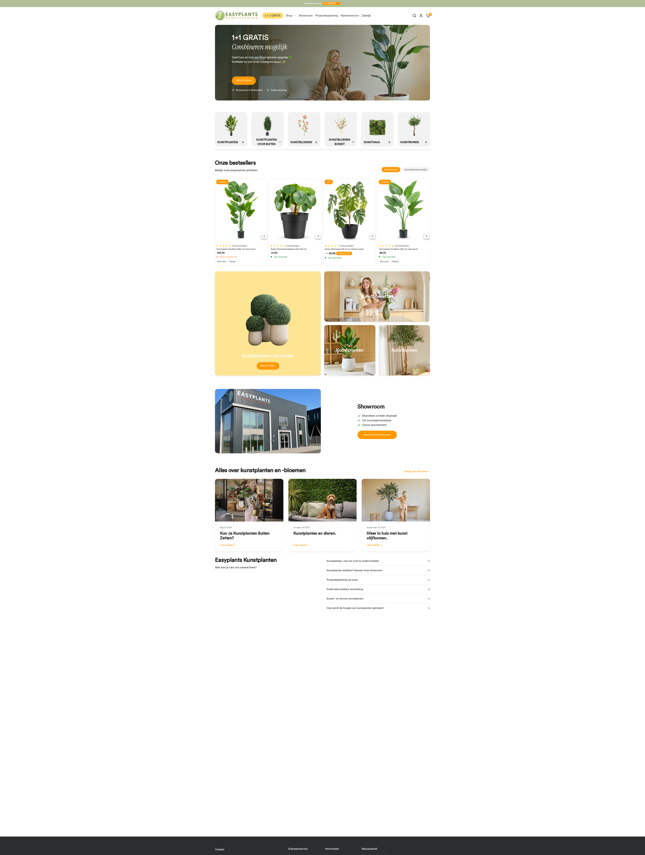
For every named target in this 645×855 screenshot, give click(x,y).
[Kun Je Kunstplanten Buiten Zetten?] (249, 500)
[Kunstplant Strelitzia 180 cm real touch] (241, 210)
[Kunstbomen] (404, 350)
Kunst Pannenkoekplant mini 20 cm (289, 249)
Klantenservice (350, 15)
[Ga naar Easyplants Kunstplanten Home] (236, 16)
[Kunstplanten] (349, 350)
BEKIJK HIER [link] (267, 365)
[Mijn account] (421, 15)
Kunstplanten (391, 169)
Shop (289, 15)
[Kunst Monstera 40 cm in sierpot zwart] (349, 210)
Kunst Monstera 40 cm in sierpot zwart (344, 249)
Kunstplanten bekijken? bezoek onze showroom (354, 570)
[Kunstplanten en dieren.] (322, 500)
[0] (427, 15)
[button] (244, 80)
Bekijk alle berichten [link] (416, 471)
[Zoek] (414, 15)
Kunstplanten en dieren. (314, 533)
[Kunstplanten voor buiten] (268, 323)
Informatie (332, 848)
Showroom (306, 15)
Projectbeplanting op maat (342, 579)
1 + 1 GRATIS (273, 15)
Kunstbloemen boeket (416, 169)
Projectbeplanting (326, 15)
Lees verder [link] (226, 545)
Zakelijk (366, 15)
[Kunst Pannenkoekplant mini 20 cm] (295, 210)
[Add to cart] (264, 236)
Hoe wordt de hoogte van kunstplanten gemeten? (355, 608)
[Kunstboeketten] (377, 296)
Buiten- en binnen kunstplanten (345, 598)
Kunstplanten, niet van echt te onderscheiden (353, 560)
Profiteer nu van (321, 3)
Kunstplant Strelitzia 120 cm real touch (398, 249)
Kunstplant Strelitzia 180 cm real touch (236, 249)
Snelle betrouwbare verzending (345, 589)
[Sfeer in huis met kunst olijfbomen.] (396, 500)
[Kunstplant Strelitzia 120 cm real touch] (403, 210)
